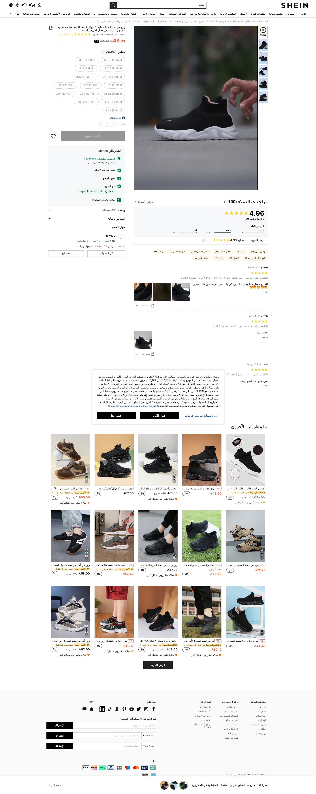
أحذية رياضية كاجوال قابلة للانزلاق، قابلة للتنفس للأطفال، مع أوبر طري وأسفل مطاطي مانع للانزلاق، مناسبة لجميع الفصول (245, 488)
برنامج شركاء (260, 733)
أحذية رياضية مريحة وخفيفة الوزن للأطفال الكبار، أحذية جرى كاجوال (201, 565)
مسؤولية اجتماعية (258, 724)
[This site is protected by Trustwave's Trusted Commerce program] (153, 774)
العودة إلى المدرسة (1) (255, 258)
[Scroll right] (10, 13)
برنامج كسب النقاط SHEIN (202, 725)
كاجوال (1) (234, 258)
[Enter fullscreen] (138, 187)
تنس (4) (241, 251)
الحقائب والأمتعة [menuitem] (82, 13)
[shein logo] (294, 5)
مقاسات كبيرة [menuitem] (258, 13)
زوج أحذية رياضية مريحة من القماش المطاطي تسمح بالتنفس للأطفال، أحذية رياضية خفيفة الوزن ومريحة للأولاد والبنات (201, 488)
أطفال (248, 21)
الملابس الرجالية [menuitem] (228, 13)
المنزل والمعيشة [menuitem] (177, 13)
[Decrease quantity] (114, 124)
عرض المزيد (158, 665)
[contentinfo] (101, 767)
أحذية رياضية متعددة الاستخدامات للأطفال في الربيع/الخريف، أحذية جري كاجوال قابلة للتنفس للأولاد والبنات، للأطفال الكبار (114, 565)
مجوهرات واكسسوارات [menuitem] (105, 13)
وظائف (262, 729)
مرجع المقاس (232, 724)
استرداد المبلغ (232, 720)
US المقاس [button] (110, 52)
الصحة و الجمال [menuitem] (148, 13)
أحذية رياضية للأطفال (219, 21)
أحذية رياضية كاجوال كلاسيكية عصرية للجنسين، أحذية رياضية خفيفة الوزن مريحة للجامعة (114, 488)
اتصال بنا (262, 711)
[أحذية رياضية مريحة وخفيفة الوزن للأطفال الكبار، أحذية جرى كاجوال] (201, 536)
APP (91, 702)
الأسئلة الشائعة (204, 711)
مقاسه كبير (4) (201, 258)
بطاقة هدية (206, 720)
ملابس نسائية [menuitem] (276, 13)
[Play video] (196, 108)
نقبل (154, 761)
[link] (32, 5)
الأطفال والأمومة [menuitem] (129, 13)
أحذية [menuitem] (162, 13)
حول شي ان (260, 707)
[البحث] (113, 5)
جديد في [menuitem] (290, 13)
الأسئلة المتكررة (231, 729)
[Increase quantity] (100, 124)
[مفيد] (153, 306)
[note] (249, 502)
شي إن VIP (233, 733)
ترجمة (265, 291)
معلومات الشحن (231, 711)
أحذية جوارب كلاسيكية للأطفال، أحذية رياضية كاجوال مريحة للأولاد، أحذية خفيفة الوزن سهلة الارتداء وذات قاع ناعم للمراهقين (245, 640)
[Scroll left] (15, 13)
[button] (17, 5)
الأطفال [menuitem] (244, 13)
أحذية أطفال (237, 21)
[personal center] (39, 5)
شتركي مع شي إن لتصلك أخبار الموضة (138, 719)
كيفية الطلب (232, 707)
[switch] (205, 240)
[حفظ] (53, 136)
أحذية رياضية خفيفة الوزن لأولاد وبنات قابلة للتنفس (70, 488)
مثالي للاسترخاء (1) (200, 251)
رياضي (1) (158, 251)
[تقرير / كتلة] (136, 306)
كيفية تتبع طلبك (231, 738)
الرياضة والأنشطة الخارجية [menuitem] (56, 13)
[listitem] (246, 469)
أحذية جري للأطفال (199, 21)
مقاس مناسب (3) (223, 251)
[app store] (91, 710)
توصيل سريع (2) (258, 251)
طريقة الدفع (205, 707)
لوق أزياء (262, 720)
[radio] (113, 60)
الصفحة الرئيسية (260, 21)
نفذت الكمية (93, 136)
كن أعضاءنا (261, 716)
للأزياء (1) (219, 258)
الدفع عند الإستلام (203, 716)
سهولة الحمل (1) (177, 251)
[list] (127, 709)
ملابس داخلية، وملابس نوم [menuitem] (202, 13)
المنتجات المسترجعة (229, 716)
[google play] (84, 710)
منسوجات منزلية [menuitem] (31, 13)
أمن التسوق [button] (110, 186)
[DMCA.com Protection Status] (145, 774)
